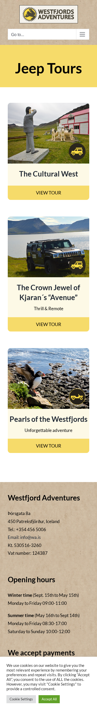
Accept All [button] (49, 699)
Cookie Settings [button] (21, 699)
